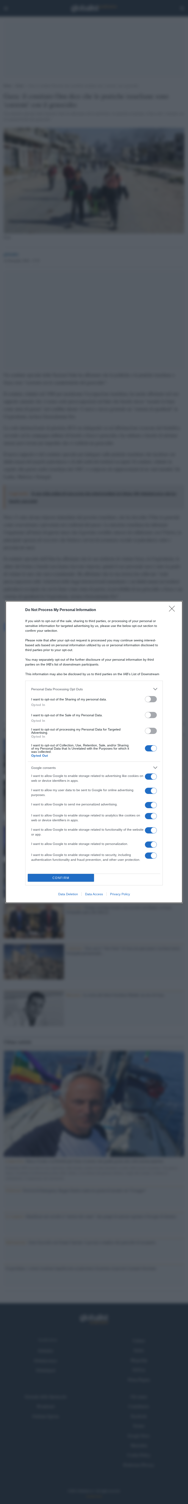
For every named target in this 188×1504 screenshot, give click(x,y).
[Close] (173, 610)
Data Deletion (68, 894)
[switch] (151, 699)
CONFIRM (61, 878)
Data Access (94, 894)
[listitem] (94, 689)
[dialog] (94, 752)
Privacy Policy (120, 894)
